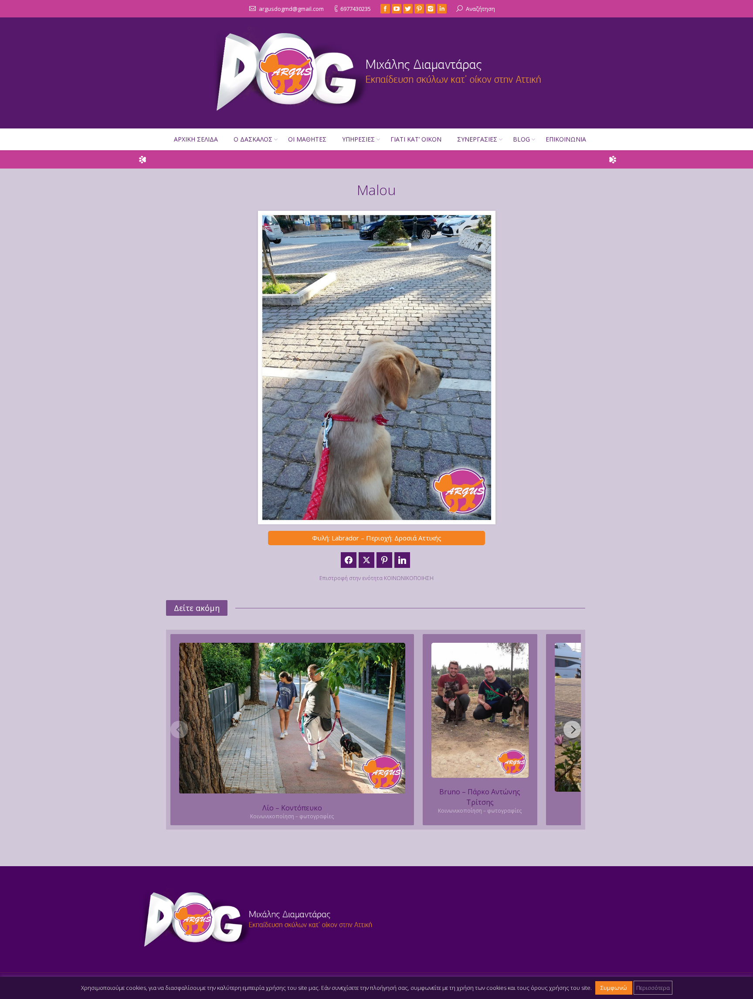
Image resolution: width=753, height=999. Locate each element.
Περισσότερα (653, 988)
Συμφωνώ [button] (613, 988)
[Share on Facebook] (348, 560)
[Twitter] (408, 9)
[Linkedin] (442, 9)
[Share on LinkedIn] (402, 560)
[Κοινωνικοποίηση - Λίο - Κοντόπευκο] (292, 718)
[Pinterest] (419, 9)
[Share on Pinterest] (384, 560)
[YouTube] (396, 9)
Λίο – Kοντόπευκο (292, 808)
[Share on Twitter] (366, 560)
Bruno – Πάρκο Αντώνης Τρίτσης (479, 797)
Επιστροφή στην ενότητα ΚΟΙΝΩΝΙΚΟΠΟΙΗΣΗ (376, 578)
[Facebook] (385, 9)
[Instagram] (430, 9)
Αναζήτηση (480, 9)
